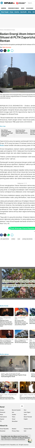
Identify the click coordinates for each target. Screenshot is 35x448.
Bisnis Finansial (28, 416)
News (1, 414)
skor (22, 8)
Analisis (14, 414)
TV (1, 421)
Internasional (7, 29)
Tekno (13, 416)
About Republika (4, 428)
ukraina (13, 239)
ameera (3, 8)
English (26, 419)
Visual (13, 419)
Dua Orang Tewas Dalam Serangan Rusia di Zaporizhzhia (21, 131)
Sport (25, 414)
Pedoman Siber (28, 428)
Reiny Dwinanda (7, 47)
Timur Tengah (5, 12)
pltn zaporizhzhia (5, 239)
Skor (25, 410)
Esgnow (2, 419)
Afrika (29, 12)
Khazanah (2, 412)
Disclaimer (2, 431)
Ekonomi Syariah (13, 8)
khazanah (29, 8)
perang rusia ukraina (27, 239)
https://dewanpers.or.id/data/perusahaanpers (13, 439)
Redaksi (14, 428)
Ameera (2, 410)
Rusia (2, 145)
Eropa (11, 12)
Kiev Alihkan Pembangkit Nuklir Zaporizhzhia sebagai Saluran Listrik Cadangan (7, 132)
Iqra (13, 412)
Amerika (16, 12)
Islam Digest (27, 412)
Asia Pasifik (23, 12)
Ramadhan (15, 421)
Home (1, 29)
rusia (19, 239)
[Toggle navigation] (1, 3)
